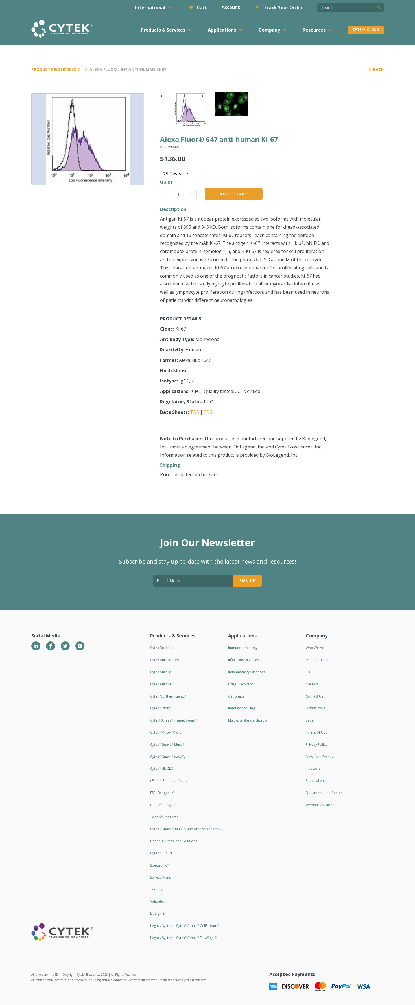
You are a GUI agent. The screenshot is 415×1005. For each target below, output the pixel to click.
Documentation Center (324, 792)
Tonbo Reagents (164, 817)
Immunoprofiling (241, 708)
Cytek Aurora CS (163, 684)
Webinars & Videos (321, 804)
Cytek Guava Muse (167, 744)
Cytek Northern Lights (168, 696)
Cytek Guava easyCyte (170, 756)
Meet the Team (317, 659)
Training (156, 889)
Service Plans (160, 877)
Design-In (157, 913)
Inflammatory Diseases (246, 672)
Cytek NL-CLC (161, 768)
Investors (313, 768)
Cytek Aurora (161, 672)
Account (231, 7)
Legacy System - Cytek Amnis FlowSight (183, 937)
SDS (208, 412)
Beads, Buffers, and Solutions (173, 841)
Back (378, 69)
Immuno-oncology (242, 647)
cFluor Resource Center (169, 780)
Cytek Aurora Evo (164, 659)
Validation (158, 901)
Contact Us (314, 696)
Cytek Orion (160, 708)
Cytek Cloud (366, 29)
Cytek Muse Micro (166, 732)
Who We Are (316, 647)
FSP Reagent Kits (163, 792)
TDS (194, 412)
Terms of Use (316, 732)
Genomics (236, 696)
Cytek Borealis (162, 647)
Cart (201, 8)
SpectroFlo (159, 865)
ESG (309, 672)
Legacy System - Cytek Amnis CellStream (184, 925)
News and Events (319, 756)
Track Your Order (283, 8)
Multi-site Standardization (248, 720)
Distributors (315, 708)
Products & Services (53, 69)
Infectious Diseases (243, 659)
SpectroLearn (317, 780)
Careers (312, 684)
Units (166, 182)
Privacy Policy (316, 744)
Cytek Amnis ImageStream (174, 720)
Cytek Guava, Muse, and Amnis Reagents (185, 828)
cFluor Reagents (163, 804)
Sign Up (247, 580)
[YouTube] (79, 645)
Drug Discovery (240, 684)
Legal (310, 720)
